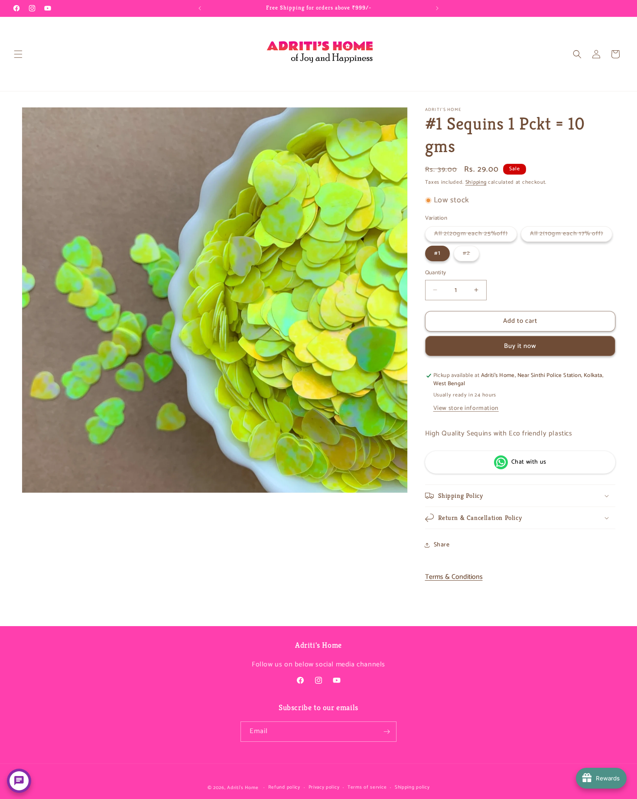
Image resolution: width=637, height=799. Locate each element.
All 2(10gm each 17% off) (571, 235)
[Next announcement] (437, 8)
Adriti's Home (242, 788)
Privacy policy (324, 787)
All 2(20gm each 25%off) (475, 235)
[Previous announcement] (199, 8)
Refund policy (284, 787)
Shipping (476, 182)
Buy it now (520, 346)
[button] (18, 54)
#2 (471, 254)
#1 (437, 253)
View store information (466, 408)
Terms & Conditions (454, 577)
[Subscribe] (386, 731)
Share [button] (442, 545)
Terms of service (367, 787)
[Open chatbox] (19, 781)
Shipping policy (412, 787)
